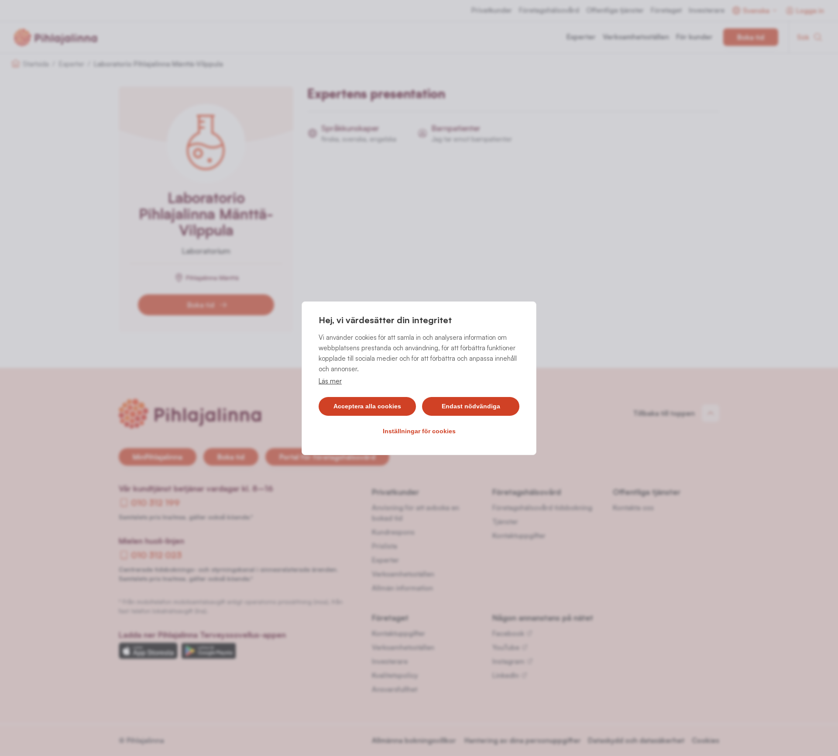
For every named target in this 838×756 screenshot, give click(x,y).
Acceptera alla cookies (367, 406)
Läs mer (330, 381)
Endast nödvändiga (471, 406)
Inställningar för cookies (419, 431)
